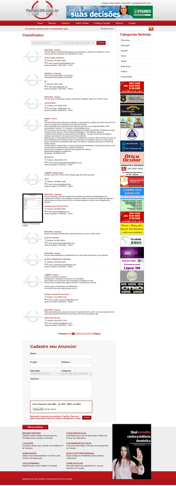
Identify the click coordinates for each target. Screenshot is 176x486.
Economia (125, 40)
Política (124, 71)
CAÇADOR (27, 443)
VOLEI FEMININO (30, 463)
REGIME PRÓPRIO (31, 433)
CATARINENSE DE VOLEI (78, 443)
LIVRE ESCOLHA (74, 463)
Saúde (124, 61)
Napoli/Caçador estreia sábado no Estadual (39, 466)
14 (90, 334)
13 (87, 334)
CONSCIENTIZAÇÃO (76, 433)
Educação (125, 45)
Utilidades (65, 23)
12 (85, 334)
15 (92, 334)
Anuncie (119, 23)
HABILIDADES (29, 453)
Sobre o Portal (82, 23)
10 (80, 334)
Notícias (52, 23)
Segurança (125, 66)
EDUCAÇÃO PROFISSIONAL (80, 453)
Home (40, 23)
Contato (132, 23)
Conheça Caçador (102, 23)
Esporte (124, 50)
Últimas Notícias (35, 427)
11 (83, 334)
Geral (123, 56)
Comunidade (126, 77)
